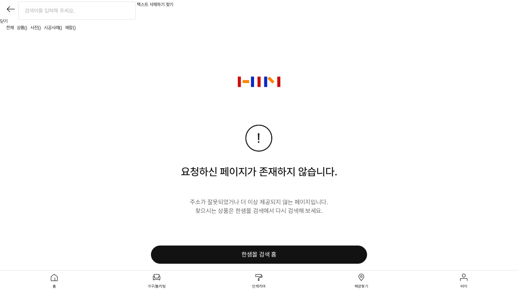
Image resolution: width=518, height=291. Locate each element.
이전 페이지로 (10, 9)
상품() (22, 27)
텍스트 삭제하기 (151, 4)
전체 (10, 27)
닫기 (4, 21)
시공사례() (53, 27)
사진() (35, 27)
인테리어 (259, 286)
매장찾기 (361, 286)
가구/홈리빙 (157, 286)
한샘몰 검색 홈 (259, 254)
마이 (463, 286)
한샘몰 (259, 82)
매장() (70, 27)
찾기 (169, 4)
